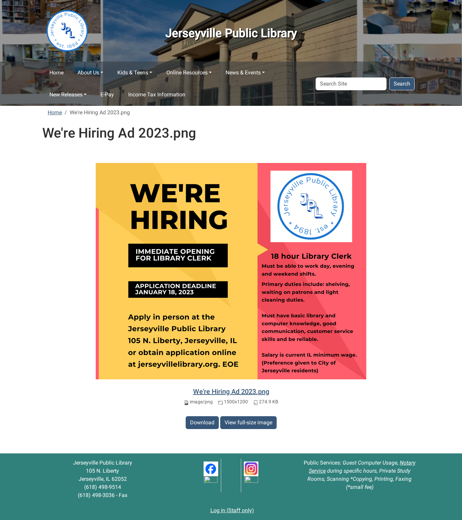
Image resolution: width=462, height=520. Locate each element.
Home (56, 72)
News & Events (243, 72)
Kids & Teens (132, 72)
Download (202, 422)
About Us (88, 72)
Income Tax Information (156, 94)
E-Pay (107, 94)
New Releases (66, 94)
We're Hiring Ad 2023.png (231, 391)
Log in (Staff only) (232, 510)
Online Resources (187, 72)
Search (402, 83)
